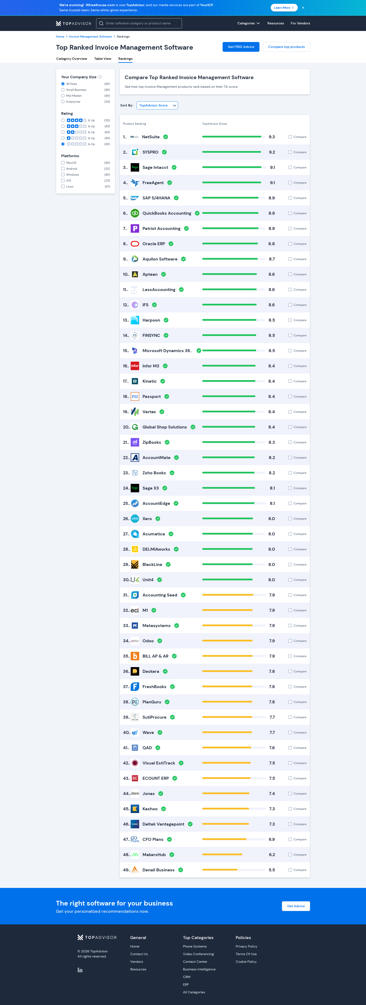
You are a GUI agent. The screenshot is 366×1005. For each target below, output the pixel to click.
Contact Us (139, 954)
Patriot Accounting (161, 228)
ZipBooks (152, 442)
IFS (145, 305)
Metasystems (157, 625)
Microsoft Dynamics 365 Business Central (186, 350)
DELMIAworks (156, 549)
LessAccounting (159, 289)
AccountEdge (156, 503)
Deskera (151, 671)
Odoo (148, 641)
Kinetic (150, 381)
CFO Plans (153, 839)
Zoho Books (154, 473)
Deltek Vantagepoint (163, 824)
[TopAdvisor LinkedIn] (80, 970)
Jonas (149, 793)
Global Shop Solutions (165, 427)
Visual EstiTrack (159, 763)
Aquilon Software (160, 259)
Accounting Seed (160, 595)
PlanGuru (152, 702)
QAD (147, 747)
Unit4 (148, 579)
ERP (186, 984)
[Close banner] (303, 7)
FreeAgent (153, 182)
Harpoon (151, 320)
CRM (186, 977)
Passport (152, 396)
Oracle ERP (154, 243)
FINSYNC (151, 335)
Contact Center (195, 961)
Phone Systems (195, 946)
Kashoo (150, 809)
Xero (147, 518)
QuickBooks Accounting (167, 213)
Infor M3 (151, 366)
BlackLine (152, 564)
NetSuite (151, 137)
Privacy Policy (246, 946)
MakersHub (154, 854)
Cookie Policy (246, 961)
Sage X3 (151, 488)
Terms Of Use (246, 954)
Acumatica (154, 534)
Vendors (136, 961)
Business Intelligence (199, 969)
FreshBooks (154, 686)
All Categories (194, 992)
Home (134, 946)
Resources (138, 969)
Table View (102, 58)
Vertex (149, 411)
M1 (145, 610)
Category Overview (71, 58)
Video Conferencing (198, 954)
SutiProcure (154, 717)
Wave (148, 732)
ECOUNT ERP (156, 778)
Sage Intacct (155, 167)
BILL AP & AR (155, 656)
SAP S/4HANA (156, 198)
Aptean (150, 274)
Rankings (125, 58)
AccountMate (157, 457)
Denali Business (159, 870)
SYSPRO (150, 152)
